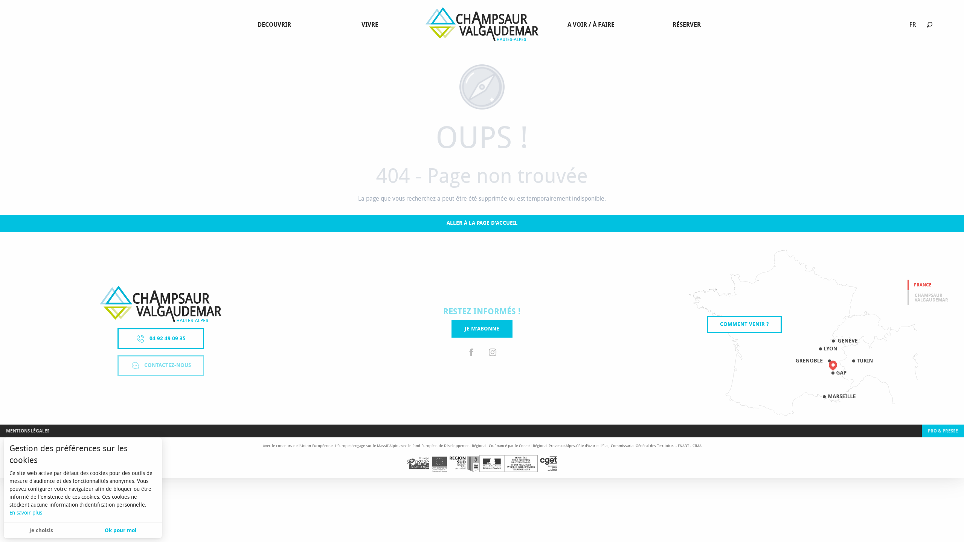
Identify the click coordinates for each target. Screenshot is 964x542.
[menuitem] (276, 25)
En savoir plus (25, 513)
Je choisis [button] (41, 530)
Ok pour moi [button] (120, 530)
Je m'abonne (482, 329)
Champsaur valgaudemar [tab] (931, 298)
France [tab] (923, 285)
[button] (929, 24)
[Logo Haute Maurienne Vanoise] (160, 304)
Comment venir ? (744, 324)
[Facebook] (471, 352)
